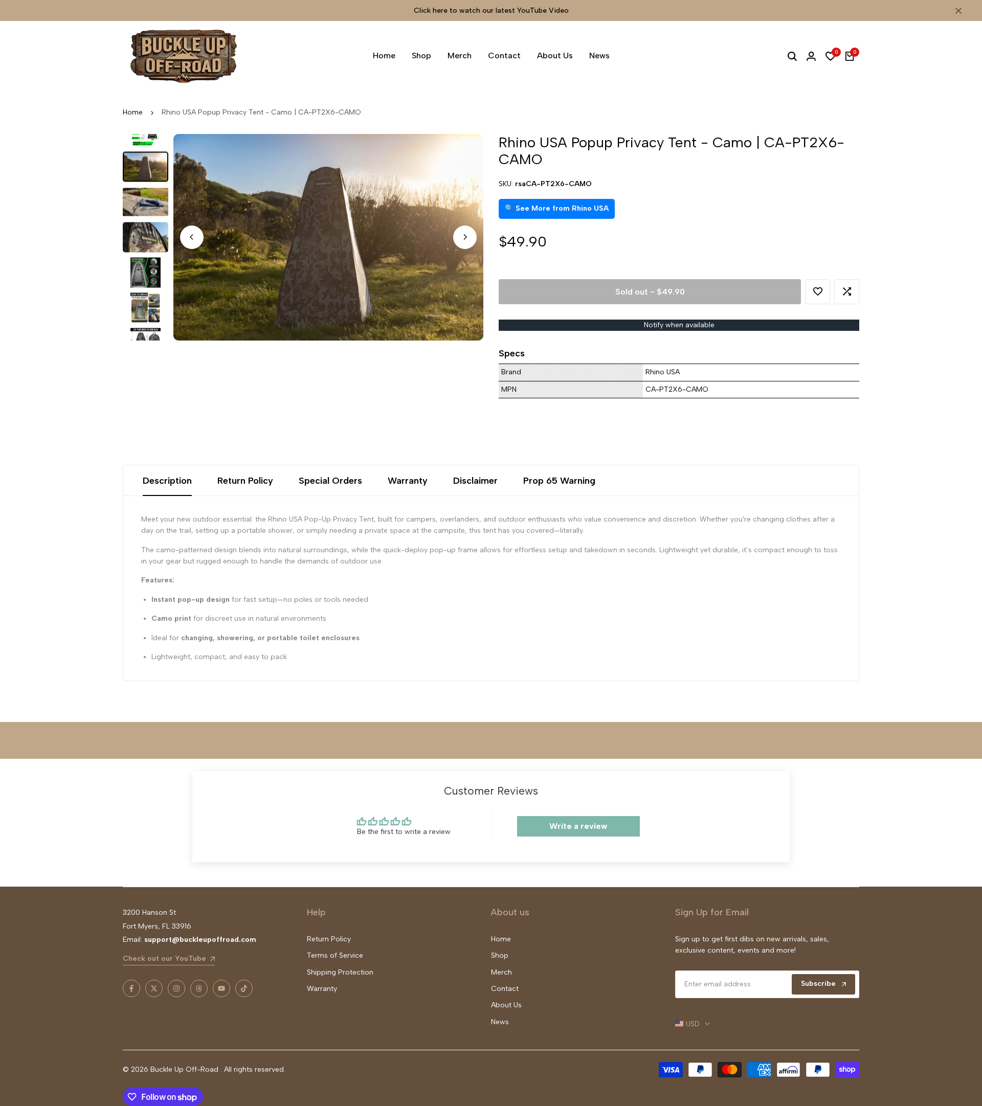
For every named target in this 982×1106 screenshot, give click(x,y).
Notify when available (679, 325)
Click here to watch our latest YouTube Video (491, 10)
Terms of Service (335, 955)
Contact (505, 988)
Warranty (408, 480)
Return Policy (245, 480)
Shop (499, 955)
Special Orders (330, 480)
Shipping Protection (340, 972)
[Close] (956, 11)
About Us (506, 1005)
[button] (817, 291)
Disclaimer (475, 480)
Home (133, 112)
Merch (501, 972)
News (500, 1022)
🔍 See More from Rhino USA (557, 208)
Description (167, 480)
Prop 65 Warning (559, 480)
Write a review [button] (578, 826)
